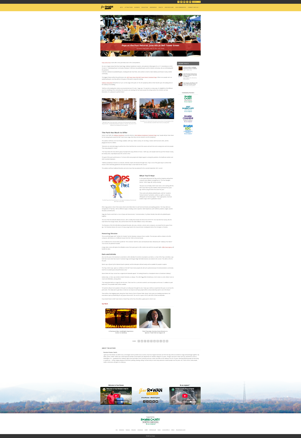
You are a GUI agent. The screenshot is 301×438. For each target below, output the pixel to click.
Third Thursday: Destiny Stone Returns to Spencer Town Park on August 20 (155, 332)
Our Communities (180, 7)
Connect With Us (193, 7)
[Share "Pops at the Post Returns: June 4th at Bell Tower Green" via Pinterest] (151, 341)
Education (144, 7)
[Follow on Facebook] (144, 401)
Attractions (129, 7)
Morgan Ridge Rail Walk (137, 259)
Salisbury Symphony (119, 135)
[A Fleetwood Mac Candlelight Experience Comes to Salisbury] (180, 68)
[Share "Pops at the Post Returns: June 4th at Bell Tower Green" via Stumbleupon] (160, 341)
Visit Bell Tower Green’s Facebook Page (146, 77)
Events (159, 429)
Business (137, 7)
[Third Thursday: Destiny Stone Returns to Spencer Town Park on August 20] (180, 75)
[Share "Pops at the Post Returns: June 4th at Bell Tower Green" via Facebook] (138, 341)
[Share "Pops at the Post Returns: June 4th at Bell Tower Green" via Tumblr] (148, 341)
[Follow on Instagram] (150, 401)
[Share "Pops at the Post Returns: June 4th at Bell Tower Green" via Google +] (145, 341)
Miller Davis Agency (167, 247)
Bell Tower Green (131, 77)
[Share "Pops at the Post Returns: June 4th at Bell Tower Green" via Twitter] (142, 341)
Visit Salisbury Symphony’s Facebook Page (145, 135)
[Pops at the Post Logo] (119, 197)
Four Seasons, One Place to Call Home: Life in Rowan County (190, 83)
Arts (121, 7)
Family (162, 48)
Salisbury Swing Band (107, 82)
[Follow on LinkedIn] (153, 401)
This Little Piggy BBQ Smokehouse (144, 277)
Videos (172, 429)
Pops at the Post (106, 62)
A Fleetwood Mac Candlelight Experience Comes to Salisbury (121, 332)
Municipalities (186, 79)
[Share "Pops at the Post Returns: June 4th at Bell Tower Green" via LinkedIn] (154, 341)
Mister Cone (169, 277)
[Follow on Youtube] (157, 401)
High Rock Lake (169, 7)
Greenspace (153, 7)
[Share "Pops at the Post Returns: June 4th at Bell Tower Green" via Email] (163, 341)
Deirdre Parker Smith (143, 48)
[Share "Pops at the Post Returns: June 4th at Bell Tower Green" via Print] (167, 341)
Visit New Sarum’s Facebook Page (119, 259)
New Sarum (107, 259)
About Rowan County (180, 429)
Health (161, 7)
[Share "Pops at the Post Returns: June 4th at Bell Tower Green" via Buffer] (157, 341)
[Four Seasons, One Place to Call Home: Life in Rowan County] (180, 84)
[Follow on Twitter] (147, 401)
